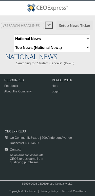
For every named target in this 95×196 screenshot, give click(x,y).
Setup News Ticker (74, 25)
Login (56, 91)
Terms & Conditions (74, 191)
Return (69, 63)
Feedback (11, 86)
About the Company (18, 91)
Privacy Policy (49, 191)
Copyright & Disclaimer (23, 191)
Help (55, 86)
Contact (15, 149)
